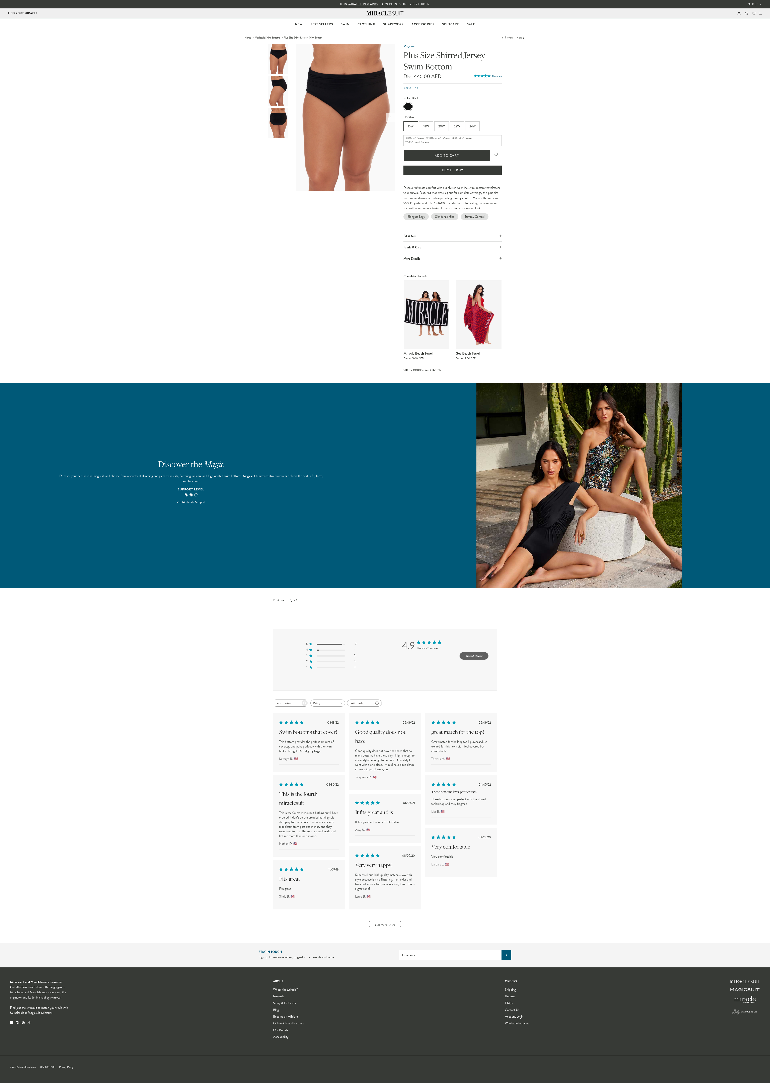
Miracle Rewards (363, 4)
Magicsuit (409, 46)
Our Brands (280, 1030)
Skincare (450, 24)
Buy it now (452, 170)
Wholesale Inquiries (517, 1023)
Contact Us (512, 1010)
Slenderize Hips (444, 216)
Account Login (514, 1016)
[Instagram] (17, 1022)
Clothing (366, 24)
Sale (471, 24)
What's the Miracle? (285, 989)
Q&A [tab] (293, 600)
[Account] (738, 13)
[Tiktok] (28, 1022)
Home (248, 38)
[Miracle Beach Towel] (426, 314)
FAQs (509, 1003)
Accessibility (280, 1036)
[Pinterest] (23, 1022)
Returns (510, 996)
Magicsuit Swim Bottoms (267, 38)
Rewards (278, 996)
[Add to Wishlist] (496, 154)
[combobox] (327, 703)
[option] (345, 117)
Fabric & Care (412, 247)
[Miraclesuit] (385, 13)
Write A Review (474, 656)
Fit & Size (409, 236)
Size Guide (410, 88)
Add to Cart (447, 155)
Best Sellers (321, 24)
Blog (276, 1010)
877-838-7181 (47, 1067)
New (299, 24)
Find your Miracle (23, 13)
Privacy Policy (66, 1067)
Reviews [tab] (278, 600)
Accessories (422, 24)
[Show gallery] (345, 117)
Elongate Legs (416, 216)
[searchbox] (287, 703)
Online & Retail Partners (288, 1023)
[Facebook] (11, 1022)
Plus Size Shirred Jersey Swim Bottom (303, 38)
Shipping (510, 989)
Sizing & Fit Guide (284, 1003)
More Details (411, 258)
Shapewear (393, 24)
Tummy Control (474, 216)
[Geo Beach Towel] (479, 314)
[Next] (390, 117)
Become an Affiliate (285, 1016)
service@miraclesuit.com (23, 1067)
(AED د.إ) (753, 4)
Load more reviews (385, 925)
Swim (345, 24)
